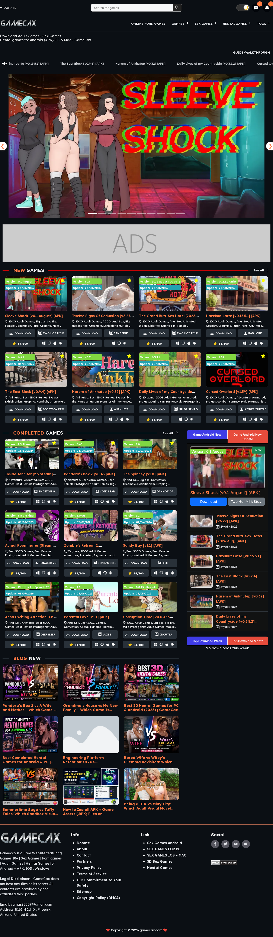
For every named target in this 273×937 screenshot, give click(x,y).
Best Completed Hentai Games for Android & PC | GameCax (27, 759)
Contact (84, 855)
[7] (267, 7)
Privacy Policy (89, 867)
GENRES (178, 24)
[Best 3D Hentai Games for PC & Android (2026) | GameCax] (151, 681)
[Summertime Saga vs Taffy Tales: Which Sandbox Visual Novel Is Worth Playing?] (30, 785)
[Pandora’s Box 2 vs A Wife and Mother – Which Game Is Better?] (30, 681)
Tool (261, 24)
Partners (84, 861)
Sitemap (84, 891)
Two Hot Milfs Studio (248, 501)
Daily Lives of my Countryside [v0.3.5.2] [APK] (138, 64)
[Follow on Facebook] (215, 844)
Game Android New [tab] (207, 434)
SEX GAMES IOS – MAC (166, 855)
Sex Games (204, 24)
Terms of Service (92, 874)
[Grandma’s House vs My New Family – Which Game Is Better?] (91, 681)
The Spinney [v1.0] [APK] (144, 474)
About (82, 849)
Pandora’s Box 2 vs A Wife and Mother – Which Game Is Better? (30, 707)
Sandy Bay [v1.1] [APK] (143, 545)
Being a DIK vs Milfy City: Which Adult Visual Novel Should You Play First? (147, 806)
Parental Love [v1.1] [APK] (86, 617)
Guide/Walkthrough (251, 52)
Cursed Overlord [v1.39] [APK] (206, 64)
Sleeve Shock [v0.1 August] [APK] (34, 316)
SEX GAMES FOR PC (163, 849)
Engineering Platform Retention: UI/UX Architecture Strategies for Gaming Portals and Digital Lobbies (89, 759)
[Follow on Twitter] (225, 844)
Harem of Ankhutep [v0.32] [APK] (67, 64)
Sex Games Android (164, 843)
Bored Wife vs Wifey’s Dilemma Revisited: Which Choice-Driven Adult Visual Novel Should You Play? (149, 759)
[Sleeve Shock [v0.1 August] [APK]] (136, 146)
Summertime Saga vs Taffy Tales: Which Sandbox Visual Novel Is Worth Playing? (29, 811)
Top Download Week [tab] (207, 641)
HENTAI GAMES (235, 24)
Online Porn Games (148, 24)
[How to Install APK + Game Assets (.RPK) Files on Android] (91, 785)
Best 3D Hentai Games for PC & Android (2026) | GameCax (151, 707)
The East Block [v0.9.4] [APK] (30, 391)
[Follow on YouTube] (236, 844)
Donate (9, 7)
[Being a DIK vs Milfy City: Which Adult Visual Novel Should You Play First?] (151, 782)
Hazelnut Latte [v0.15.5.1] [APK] (233, 316)
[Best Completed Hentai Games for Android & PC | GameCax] (30, 733)
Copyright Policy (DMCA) (98, 898)
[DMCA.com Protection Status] (224, 862)
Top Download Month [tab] (247, 641)
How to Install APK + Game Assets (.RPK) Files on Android (88, 811)
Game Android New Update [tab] (248, 437)
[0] (256, 8)
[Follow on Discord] (246, 844)
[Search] (177, 8)
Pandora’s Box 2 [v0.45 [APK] (89, 474)
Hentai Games (159, 867)
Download (22, 333)
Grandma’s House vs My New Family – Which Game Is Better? (90, 707)
